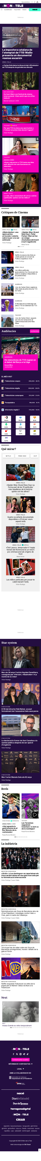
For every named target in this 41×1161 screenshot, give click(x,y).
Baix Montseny (9, 91)
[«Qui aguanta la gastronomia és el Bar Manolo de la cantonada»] (11, 806)
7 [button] (23, 1027)
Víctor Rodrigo (8, 132)
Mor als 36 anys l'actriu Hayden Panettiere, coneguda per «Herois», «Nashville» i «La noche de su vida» (20, 674)
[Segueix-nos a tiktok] (27, 1054)
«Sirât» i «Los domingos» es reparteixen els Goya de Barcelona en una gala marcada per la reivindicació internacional (20, 875)
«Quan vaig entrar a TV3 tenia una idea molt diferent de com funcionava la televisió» (19, 164)
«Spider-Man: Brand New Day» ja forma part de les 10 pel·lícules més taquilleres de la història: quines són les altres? (21, 488)
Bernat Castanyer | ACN (11, 101)
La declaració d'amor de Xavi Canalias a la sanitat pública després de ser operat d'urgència (19, 743)
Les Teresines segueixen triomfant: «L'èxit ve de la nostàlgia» (30, 826)
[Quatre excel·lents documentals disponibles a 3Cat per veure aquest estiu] (20, 504)
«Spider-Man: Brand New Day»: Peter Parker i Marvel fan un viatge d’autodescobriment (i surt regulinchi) (30, 237)
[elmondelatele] (20, 1114)
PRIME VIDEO (22, 456)
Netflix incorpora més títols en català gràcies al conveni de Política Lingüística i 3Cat (25, 257)
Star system (6, 670)
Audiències (8, 9)
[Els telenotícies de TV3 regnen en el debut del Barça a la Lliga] (20, 347)
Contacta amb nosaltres (20, 1060)
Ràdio (25, 9)
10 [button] (30, 1027)
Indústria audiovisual (8, 871)
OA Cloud (27, 1144)
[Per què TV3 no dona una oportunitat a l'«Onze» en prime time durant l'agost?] (20, 116)
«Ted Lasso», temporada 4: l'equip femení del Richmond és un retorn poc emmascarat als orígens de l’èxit (20, 550)
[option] (11, 230)
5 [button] (23, 837)
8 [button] (26, 1027)
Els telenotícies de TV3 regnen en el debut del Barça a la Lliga (20, 361)
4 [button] (21, 837)
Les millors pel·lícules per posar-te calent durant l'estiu (20, 581)
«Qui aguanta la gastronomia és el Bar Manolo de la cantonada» (9, 829)
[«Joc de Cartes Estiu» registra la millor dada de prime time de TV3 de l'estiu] (7, 289)
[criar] (20, 1120)
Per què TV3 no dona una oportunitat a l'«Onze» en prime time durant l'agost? (19, 129)
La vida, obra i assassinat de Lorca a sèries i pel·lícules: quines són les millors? (20, 197)
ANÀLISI (14, 125)
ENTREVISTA (15, 820)
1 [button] (18, 246)
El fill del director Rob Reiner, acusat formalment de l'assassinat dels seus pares (20, 710)
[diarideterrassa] (20, 1103)
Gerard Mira (9, 365)
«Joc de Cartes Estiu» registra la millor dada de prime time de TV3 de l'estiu (26, 289)
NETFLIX (8, 456)
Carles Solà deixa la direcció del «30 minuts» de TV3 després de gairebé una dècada (20, 66)
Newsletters (26, 2)
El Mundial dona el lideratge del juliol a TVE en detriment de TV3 (26, 304)
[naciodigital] (20, 1093)
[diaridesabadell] (20, 1098)
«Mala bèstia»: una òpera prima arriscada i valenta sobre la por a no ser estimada (10, 236)
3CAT (35, 456)
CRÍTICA (15, 229)
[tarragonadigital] (21, 1109)
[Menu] (1, 9)
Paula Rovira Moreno (8, 835)
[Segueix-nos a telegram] (24, 1054)
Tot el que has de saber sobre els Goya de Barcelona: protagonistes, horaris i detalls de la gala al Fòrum (19, 949)
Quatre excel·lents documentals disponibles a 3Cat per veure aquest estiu (20, 519)
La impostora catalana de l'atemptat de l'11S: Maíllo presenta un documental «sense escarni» (17, 53)
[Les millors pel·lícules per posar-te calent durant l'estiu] (20, 567)
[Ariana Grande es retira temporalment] (20, 1011)
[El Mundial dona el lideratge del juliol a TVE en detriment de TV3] (7, 305)
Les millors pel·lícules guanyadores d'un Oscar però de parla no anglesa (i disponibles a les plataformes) (26, 272)
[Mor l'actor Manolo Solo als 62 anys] (20, 762)
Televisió (17, 9)
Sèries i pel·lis (8, 193)
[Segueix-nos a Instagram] (20, 1054)
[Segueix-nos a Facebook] (13, 1054)
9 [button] (28, 1027)
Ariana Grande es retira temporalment (17, 1026)
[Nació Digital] (9, 5)
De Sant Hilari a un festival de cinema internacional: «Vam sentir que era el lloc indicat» (19, 96)
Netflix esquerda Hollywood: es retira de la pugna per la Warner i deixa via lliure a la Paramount (18, 986)
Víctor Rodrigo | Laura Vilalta (10, 880)
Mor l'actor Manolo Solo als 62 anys (17, 777)
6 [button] (26, 837)
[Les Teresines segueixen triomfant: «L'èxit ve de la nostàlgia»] (30, 806)
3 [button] (22, 246)
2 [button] (20, 246)
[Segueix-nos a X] (17, 1054)
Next (3, 1023)
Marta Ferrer (25, 244)
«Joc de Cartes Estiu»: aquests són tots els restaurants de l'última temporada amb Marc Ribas (25, 320)
